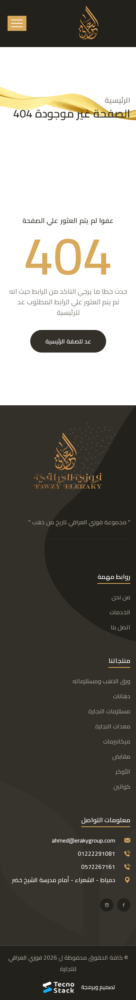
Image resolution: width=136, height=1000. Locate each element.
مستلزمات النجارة (109, 711)
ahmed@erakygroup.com (83, 840)
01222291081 (96, 853)
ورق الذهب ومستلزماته (101, 681)
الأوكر (123, 771)
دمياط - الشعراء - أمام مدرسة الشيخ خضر (63, 879)
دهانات (121, 696)
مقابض (121, 756)
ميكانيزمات (116, 741)
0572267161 (98, 866)
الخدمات (120, 612)
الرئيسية (117, 100)
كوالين (121, 786)
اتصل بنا (120, 627)
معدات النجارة (112, 726)
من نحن (120, 597)
